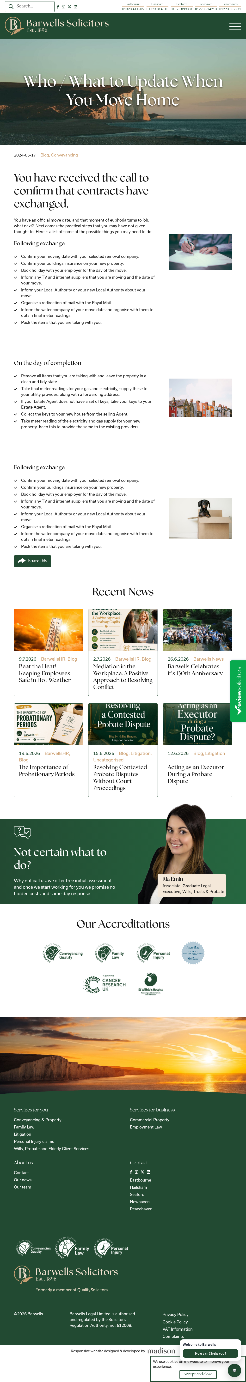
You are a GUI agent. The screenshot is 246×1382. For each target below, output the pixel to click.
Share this (37, 561)
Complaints (173, 1336)
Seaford (137, 1194)
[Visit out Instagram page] (63, 6)
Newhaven (140, 1201)
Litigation (22, 1134)
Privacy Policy (176, 1314)
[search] (11, 6)
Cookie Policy (175, 1322)
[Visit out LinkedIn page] (75, 6)
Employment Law (146, 1127)
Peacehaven (141, 1209)
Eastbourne (140, 1180)
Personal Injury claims (34, 1141)
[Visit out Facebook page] (58, 6)
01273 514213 (206, 9)
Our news (22, 1179)
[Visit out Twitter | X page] (69, 6)
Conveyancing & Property (38, 1119)
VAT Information (178, 1329)
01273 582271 (230, 9)
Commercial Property (149, 1119)
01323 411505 (133, 9)
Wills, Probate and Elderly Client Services (51, 1148)
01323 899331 (182, 9)
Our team (22, 1187)
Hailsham (138, 1187)
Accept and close (198, 1374)
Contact (21, 1172)
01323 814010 (157, 9)
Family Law (24, 1127)
